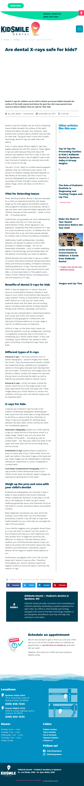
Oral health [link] (35, 580)
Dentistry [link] (26, 580)
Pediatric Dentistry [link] (47, 580)
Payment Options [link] (50, 738)
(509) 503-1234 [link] (15, 716)
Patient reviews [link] (50, 729)
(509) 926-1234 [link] (15, 703)
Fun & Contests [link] (49, 735)
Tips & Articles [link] (49, 732)
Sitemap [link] (19, 780)
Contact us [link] (48, 740)
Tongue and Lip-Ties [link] (70, 283)
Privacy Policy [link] (27, 780)
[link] (81, 13)
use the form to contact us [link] (54, 645)
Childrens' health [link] (16, 580)
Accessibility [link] (37, 780)
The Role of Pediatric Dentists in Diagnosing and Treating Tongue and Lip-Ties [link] (71, 191)
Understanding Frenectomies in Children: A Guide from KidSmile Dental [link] (69, 255)
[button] (79, 29)
